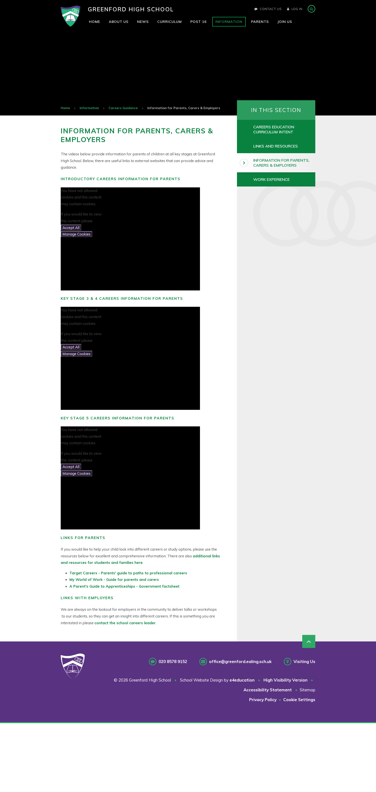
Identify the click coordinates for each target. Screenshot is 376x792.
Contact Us (271, 9)
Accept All (70, 227)
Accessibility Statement (267, 689)
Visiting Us (304, 661)
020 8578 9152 (173, 661)
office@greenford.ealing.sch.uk (240, 661)
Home (65, 108)
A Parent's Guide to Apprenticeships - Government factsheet (124, 586)
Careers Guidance (123, 108)
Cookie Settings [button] (299, 699)
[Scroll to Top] (308, 641)
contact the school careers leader (125, 623)
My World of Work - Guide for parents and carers (114, 579)
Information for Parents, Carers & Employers (183, 108)
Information (89, 108)
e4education (242, 680)
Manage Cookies (76, 234)
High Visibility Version (285, 680)
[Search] (311, 9)
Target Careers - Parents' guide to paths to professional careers (128, 573)
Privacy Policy (263, 699)
